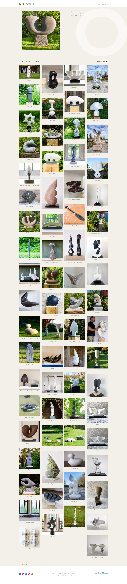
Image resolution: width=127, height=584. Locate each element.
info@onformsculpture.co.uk (66, 575)
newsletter (105, 4)
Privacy (99, 576)
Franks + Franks (94, 576)
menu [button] (98, 4)
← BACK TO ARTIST (24, 564)
